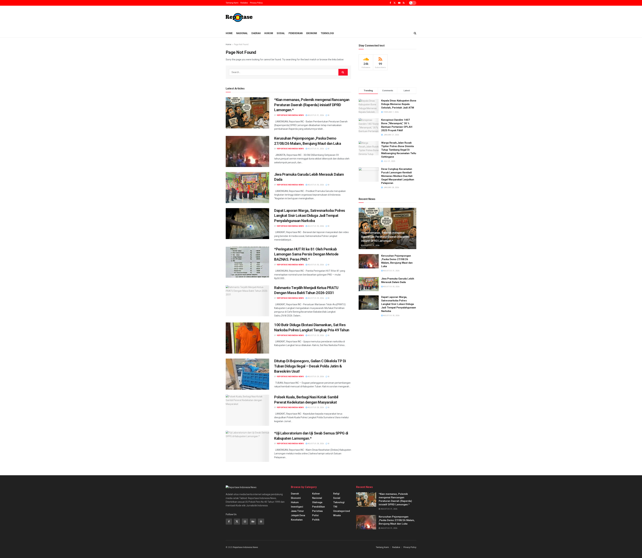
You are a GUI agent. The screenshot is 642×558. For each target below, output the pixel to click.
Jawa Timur (297, 511)
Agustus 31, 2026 (315, 115)
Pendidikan (296, 33)
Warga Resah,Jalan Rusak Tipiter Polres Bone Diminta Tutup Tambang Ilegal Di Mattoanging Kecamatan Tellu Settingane (398, 149)
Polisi (315, 515)
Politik (315, 519)
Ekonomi (311, 33)
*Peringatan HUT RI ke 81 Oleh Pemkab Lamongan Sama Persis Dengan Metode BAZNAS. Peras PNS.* (306, 254)
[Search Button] (343, 72)
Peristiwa (317, 511)
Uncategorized (341, 511)
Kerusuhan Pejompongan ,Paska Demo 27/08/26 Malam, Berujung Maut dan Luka (397, 520)
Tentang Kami (232, 3)
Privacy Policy (256, 3)
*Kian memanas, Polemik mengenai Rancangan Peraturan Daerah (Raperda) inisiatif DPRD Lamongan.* (311, 105)
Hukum (268, 33)
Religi (336, 493)
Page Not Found (241, 44)
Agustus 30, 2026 (315, 185)
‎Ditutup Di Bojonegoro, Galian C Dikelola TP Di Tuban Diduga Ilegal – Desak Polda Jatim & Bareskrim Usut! (310, 366)
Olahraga (317, 502)
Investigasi (297, 506)
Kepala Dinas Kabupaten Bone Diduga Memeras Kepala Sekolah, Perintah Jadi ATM (398, 104)
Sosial (281, 33)
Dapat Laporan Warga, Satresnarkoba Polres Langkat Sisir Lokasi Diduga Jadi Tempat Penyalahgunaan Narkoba (309, 215)
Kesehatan (297, 519)
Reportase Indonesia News (290, 115)
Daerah (256, 33)
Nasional (242, 33)
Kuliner (316, 493)
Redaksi (244, 3)
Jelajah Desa (298, 515)
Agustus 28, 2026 (315, 407)
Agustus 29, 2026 (315, 298)
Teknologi (327, 33)
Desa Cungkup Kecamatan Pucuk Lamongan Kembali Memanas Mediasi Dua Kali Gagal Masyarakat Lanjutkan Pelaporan (397, 176)
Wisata (337, 515)
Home (229, 33)
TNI (335, 506)
